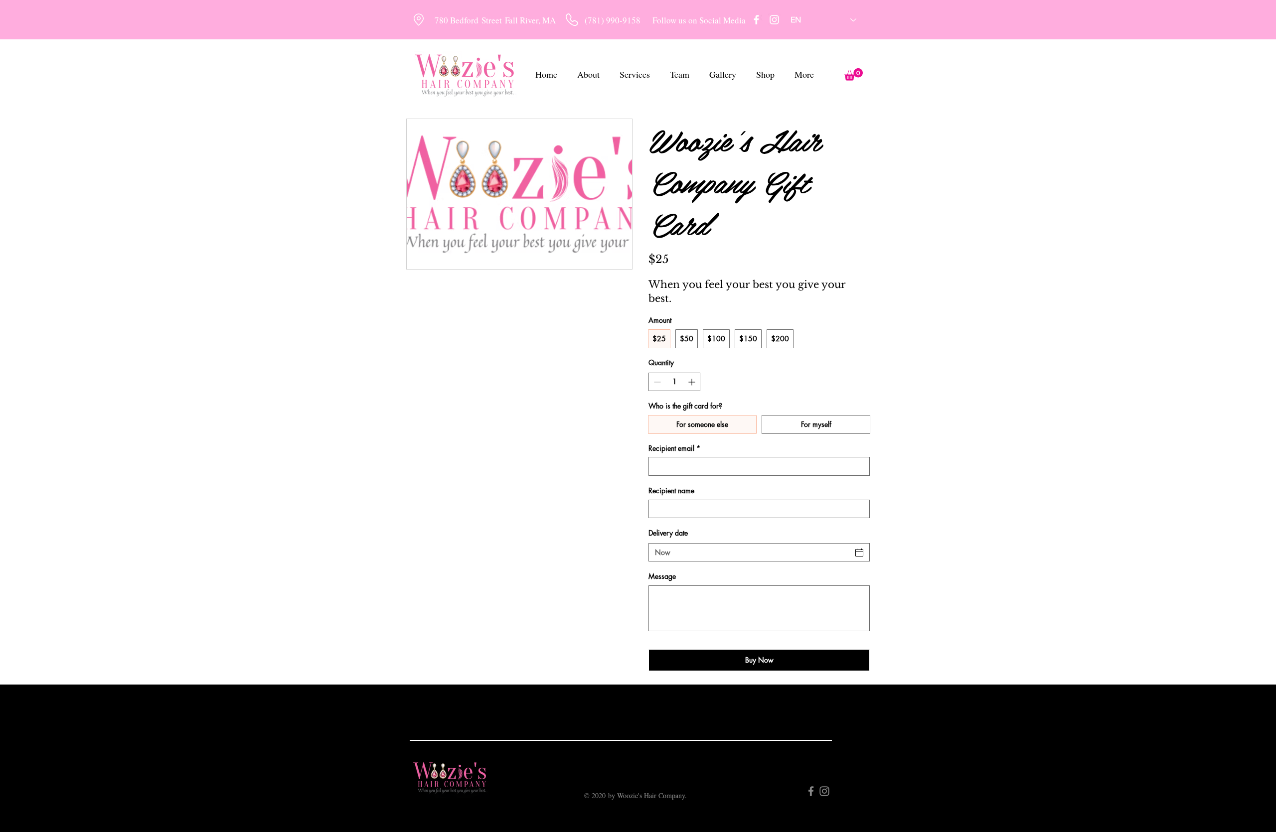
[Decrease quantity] (656, 382)
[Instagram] (774, 19)
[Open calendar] (859, 552)
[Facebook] (756, 19)
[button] (853, 74)
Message (662, 576)
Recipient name (671, 490)
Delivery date (668, 533)
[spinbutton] (674, 382)
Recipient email (674, 448)
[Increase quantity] (692, 382)
